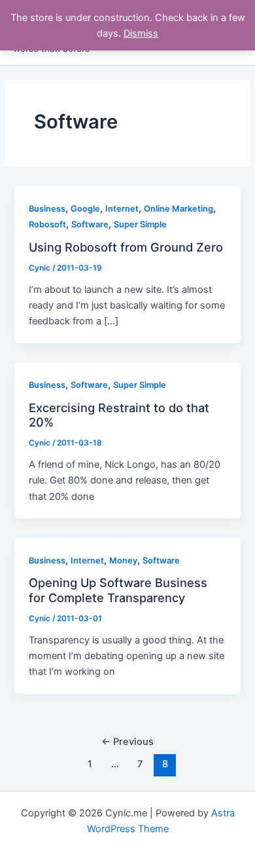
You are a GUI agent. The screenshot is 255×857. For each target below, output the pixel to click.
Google (85, 209)
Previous (127, 742)
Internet (122, 209)
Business (47, 209)
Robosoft (47, 224)
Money (123, 560)
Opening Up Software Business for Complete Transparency (118, 589)
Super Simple (140, 224)
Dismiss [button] (141, 33)
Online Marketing (178, 209)
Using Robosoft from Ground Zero (126, 247)
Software (90, 224)
